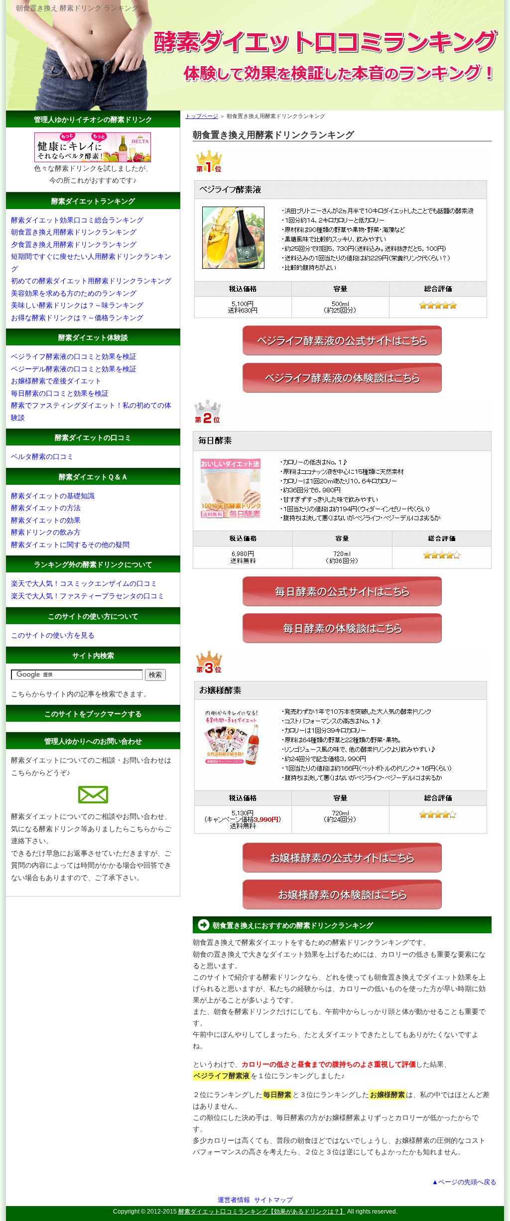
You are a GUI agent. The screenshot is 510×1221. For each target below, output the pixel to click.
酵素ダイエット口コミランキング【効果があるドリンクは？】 (262, 1212)
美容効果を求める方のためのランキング (73, 293)
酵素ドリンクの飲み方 (46, 532)
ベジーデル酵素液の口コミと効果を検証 (73, 369)
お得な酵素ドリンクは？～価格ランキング (77, 318)
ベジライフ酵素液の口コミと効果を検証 (73, 356)
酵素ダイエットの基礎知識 (53, 496)
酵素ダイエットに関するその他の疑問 (70, 545)
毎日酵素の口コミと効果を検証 (60, 393)
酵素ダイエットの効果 (46, 520)
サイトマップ (273, 1200)
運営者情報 (234, 1200)
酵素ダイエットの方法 (46, 508)
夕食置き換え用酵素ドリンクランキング (73, 244)
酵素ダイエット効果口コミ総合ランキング (77, 220)
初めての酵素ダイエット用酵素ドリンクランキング (91, 281)
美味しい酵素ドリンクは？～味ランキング (77, 305)
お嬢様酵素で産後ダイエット (56, 381)
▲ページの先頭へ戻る (464, 1182)
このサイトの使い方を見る (53, 635)
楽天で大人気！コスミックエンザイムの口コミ (84, 583)
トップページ (201, 116)
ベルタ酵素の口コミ (42, 456)
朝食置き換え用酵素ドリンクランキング (73, 232)
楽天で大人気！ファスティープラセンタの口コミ (87, 596)
